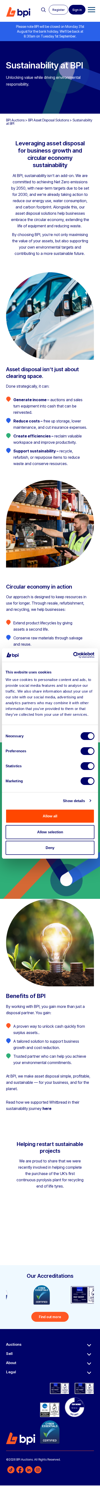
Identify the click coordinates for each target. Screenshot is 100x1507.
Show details (74, 801)
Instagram (38, 1469)
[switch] (87, 751)
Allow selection (50, 832)
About (11, 1362)
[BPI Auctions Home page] (18, 12)
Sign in (77, 10)
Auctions (13, 1344)
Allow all (50, 816)
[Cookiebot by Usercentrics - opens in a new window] (73, 655)
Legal (11, 1372)
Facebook (20, 1469)
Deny (50, 848)
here (46, 1108)
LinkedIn (29, 1469)
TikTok (11, 1469)
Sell (9, 1353)
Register (58, 10)
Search (43, 9)
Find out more (50, 1317)
